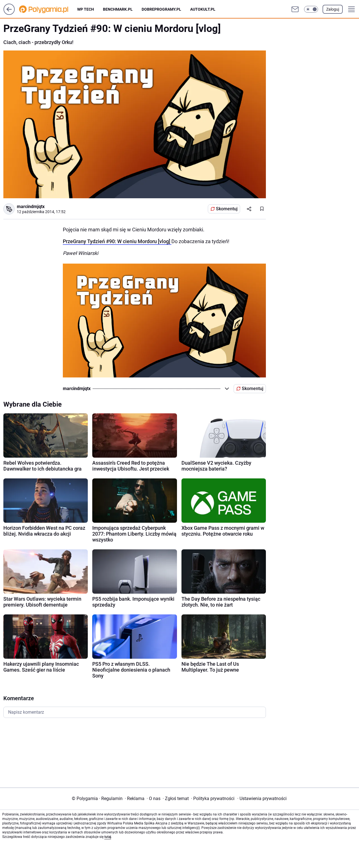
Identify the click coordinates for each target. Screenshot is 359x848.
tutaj (107, 837)
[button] (311, 9)
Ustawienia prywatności (262, 798)
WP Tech (85, 9)
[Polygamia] (48, 9)
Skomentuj (227, 208)
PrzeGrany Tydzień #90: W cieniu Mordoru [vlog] (117, 241)
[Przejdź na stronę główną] (9, 13)
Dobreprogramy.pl (161, 9)
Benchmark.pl (118, 9)
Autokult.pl (202, 9)
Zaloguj (332, 9)
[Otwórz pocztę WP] (295, 9)
